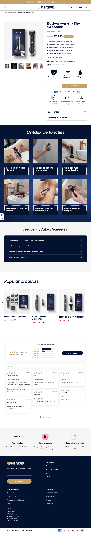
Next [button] (87, 302)
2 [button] (43, 417)
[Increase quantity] (58, 86)
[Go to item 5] (35, 66)
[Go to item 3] (21, 66)
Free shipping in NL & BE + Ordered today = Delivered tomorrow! (45, 2)
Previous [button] (3, 302)
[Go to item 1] (7, 66)
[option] (17, 307)
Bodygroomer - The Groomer (26, 12)
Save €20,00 (68, 36)
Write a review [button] (72, 353)
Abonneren (19, 481)
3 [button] (46, 417)
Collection (12, 12)
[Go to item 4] (28, 66)
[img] (11, 373)
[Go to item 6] (43, 66)
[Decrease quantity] (50, 86)
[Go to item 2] (14, 66)
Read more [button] (10, 391)
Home (5, 12)
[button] (51, 32)
